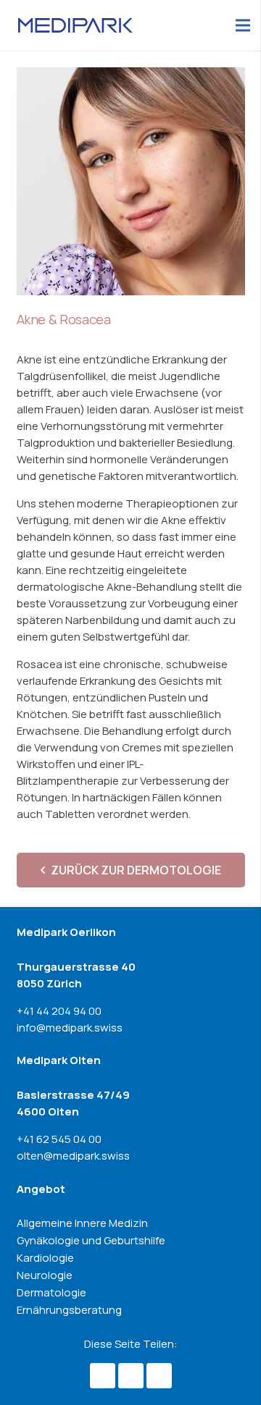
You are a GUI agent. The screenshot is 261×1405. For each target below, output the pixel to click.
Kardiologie (45, 1257)
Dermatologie (51, 1292)
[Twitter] (131, 1375)
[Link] (75, 25)
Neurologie (44, 1275)
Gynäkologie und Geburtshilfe (91, 1240)
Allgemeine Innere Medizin (82, 1223)
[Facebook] (102, 1375)
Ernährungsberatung (69, 1309)
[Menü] (243, 25)
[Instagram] (159, 1375)
